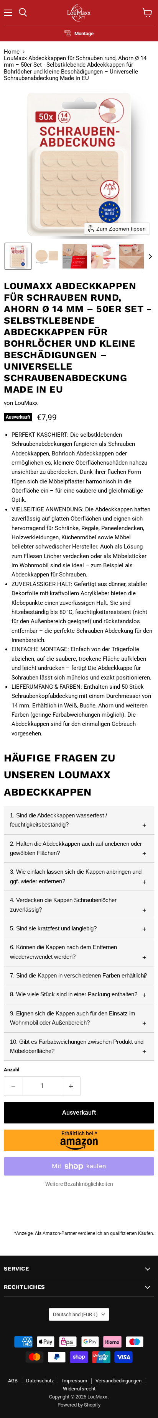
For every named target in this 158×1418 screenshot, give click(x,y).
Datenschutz (40, 1381)
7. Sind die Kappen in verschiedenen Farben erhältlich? (78, 975)
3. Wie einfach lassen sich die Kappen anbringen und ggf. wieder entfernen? (76, 876)
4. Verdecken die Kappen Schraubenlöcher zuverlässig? (63, 904)
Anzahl (11, 1070)
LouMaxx (26, 403)
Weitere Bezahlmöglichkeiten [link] (79, 1184)
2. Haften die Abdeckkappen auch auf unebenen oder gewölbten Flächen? (76, 848)
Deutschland (75, 1314)
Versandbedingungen (118, 1381)
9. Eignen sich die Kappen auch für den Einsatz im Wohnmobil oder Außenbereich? (72, 1018)
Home (12, 52)
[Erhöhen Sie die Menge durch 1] (71, 1085)
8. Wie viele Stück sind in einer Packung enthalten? (73, 994)
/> (79, 1133)
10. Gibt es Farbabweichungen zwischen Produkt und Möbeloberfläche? (76, 1046)
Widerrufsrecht (79, 1389)
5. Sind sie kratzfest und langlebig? (53, 928)
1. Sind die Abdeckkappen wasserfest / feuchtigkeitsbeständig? (58, 820)
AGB (13, 1381)
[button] (18, 256)
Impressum (74, 1381)
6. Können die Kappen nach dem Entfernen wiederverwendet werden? (63, 952)
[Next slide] (150, 256)
